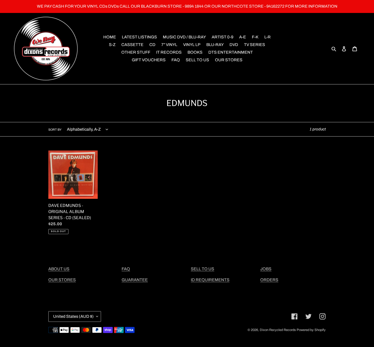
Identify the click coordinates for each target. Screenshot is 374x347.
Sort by (55, 129)
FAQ (126, 269)
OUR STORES (62, 280)
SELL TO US (202, 269)
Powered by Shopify (311, 330)
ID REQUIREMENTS (210, 280)
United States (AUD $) (73, 316)
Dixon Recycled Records (278, 330)
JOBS (265, 269)
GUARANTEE (135, 280)
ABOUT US (58, 269)
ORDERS (269, 280)
